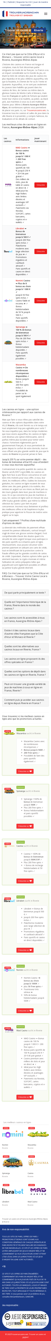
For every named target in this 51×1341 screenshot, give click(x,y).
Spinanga (20, 327)
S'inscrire (41, 185)
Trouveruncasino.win (36, 110)
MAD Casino (21, 147)
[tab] (25, 593)
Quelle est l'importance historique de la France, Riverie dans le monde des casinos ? (25, 605)
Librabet (20, 228)
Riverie (38, 733)
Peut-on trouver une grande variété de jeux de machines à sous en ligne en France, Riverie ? (25, 687)
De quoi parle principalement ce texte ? (25, 592)
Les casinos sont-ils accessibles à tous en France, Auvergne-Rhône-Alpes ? (24, 619)
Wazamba (21, 364)
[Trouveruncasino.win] (20, 13)
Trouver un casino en (10, 1219)
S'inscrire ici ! (24, 771)
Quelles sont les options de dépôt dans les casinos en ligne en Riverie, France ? (25, 673)
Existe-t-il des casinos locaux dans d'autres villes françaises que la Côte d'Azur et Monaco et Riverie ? (23, 634)
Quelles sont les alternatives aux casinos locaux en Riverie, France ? (22, 648)
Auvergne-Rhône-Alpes (38, 1219)
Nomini (19, 280)
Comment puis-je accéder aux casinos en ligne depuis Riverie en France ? (24, 701)
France (24, 1219)
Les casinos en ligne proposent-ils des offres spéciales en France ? (24, 660)
